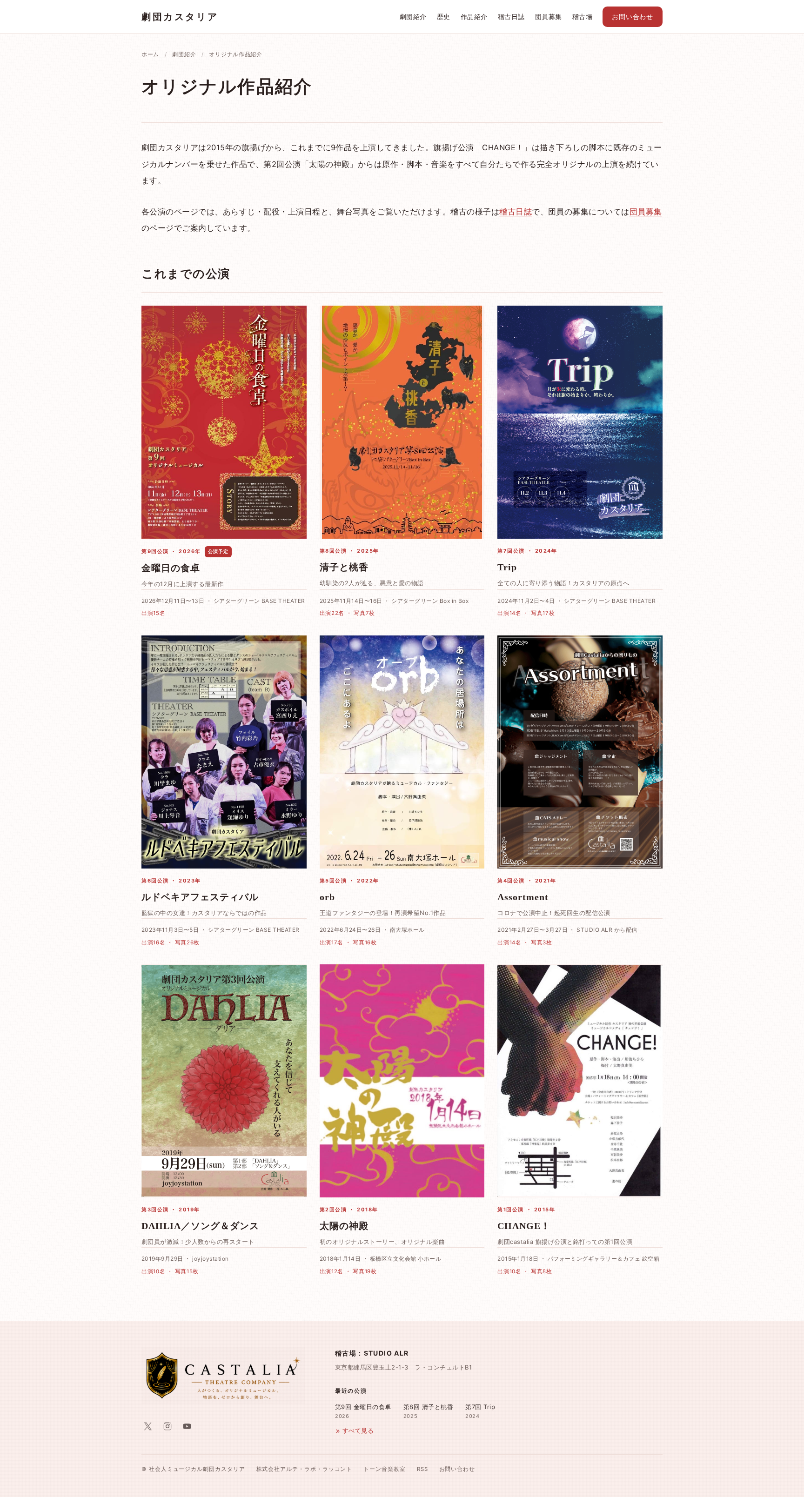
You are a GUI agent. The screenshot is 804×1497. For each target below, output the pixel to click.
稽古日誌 (511, 16)
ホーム (150, 54)
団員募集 (548, 16)
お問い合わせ (632, 16)
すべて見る (358, 1430)
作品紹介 (474, 16)
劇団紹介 (413, 16)
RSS (422, 1469)
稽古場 (582, 16)
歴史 (443, 16)
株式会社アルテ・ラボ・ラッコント (304, 1469)
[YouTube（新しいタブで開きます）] (187, 1426)
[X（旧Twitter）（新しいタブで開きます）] (147, 1426)
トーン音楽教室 (384, 1469)
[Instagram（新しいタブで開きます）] (167, 1426)
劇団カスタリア (179, 17)
